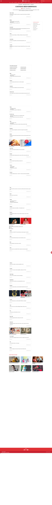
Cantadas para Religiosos (13, 68)
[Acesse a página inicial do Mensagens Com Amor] (26, 1)
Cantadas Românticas (23, 68)
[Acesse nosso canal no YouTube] (27, 449)
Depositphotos (7, 452)
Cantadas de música (35, 25)
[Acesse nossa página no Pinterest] (26, 449)
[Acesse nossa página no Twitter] (24, 449)
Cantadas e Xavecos (35, 26)
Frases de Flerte (34, 27)
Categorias (20, 4)
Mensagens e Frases (26, 4)
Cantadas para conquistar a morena (36, 24)
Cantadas (32, 4)
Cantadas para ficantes (35, 23)
